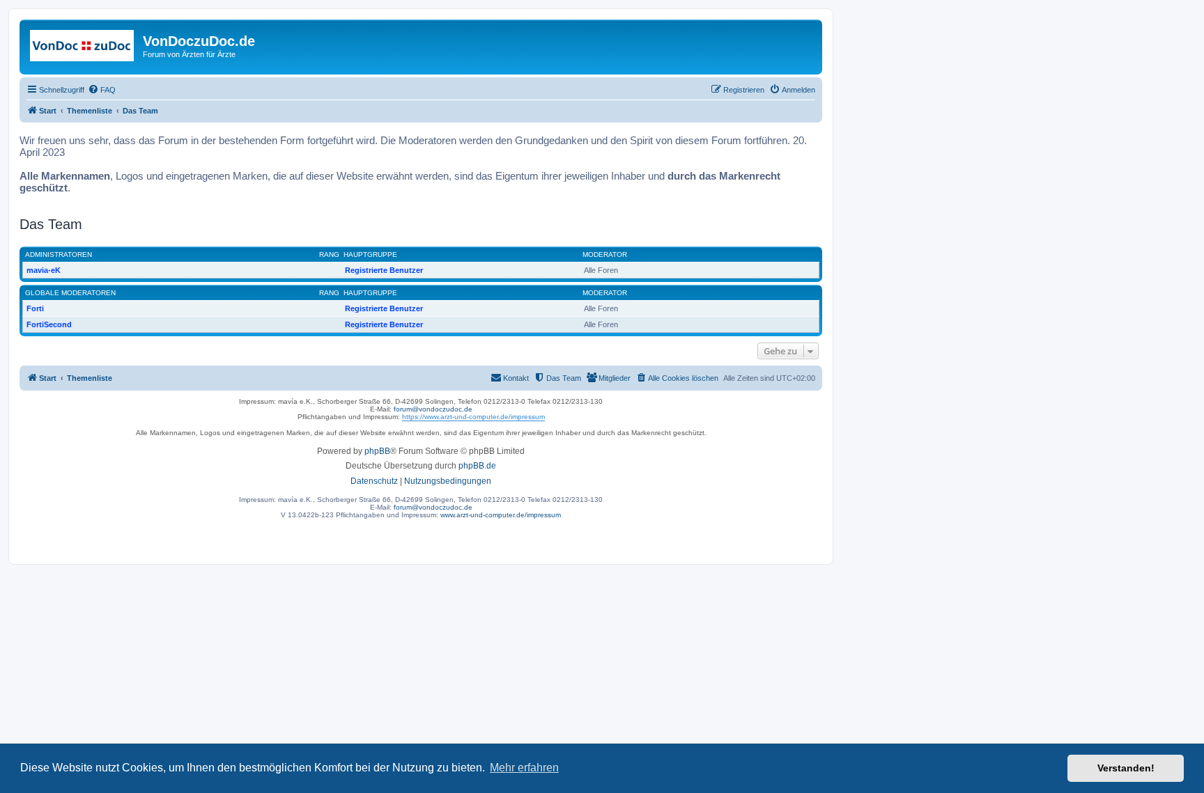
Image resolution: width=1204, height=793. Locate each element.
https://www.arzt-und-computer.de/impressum (473, 417)
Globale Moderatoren (70, 293)
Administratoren (58, 254)
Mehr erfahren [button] (524, 768)
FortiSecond (49, 324)
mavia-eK (43, 270)
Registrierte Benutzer (384, 270)
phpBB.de (477, 466)
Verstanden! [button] (1126, 768)
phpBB (377, 451)
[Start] (83, 45)
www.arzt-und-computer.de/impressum (500, 515)
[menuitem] (102, 89)
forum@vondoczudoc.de (433, 409)
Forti (35, 308)
